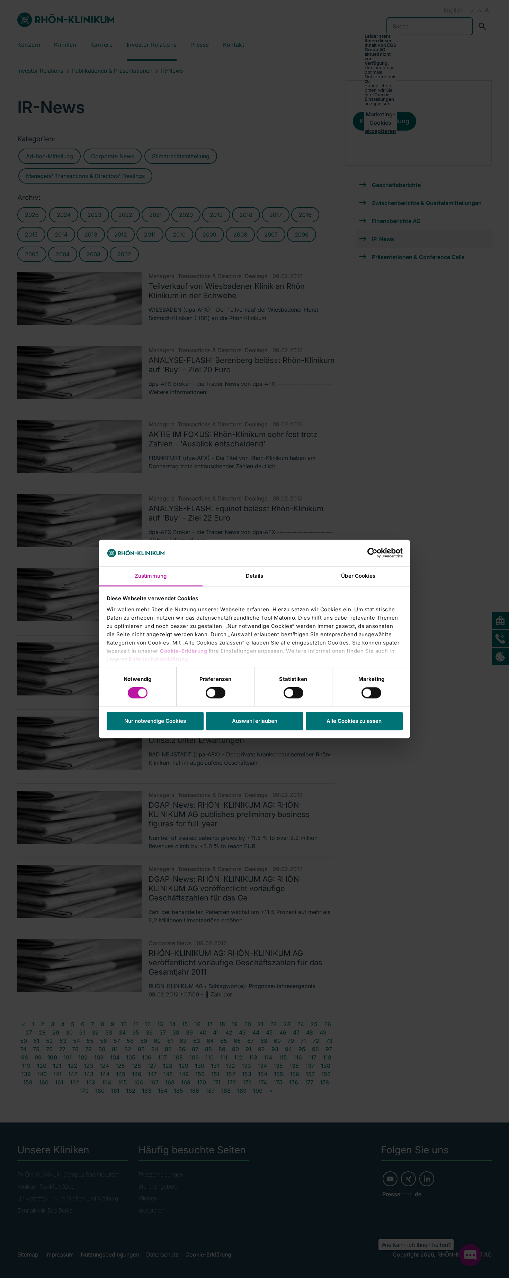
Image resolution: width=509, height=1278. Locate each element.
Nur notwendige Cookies (155, 721)
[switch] (215, 693)
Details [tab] (255, 576)
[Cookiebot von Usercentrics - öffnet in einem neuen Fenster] (372, 553)
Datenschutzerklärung (158, 659)
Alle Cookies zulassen (354, 721)
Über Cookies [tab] (358, 576)
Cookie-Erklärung (183, 651)
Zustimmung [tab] (151, 576)
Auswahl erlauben (254, 721)
